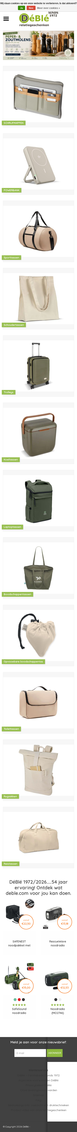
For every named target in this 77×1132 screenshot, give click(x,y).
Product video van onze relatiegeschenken (38, 1110)
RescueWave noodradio (57, 943)
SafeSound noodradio (19, 1011)
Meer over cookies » (48, 8)
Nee (31, 8)
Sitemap (38, 1095)
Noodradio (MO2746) (58, 1011)
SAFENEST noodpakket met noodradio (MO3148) (19, 943)
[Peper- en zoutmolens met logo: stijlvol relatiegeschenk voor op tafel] (38, 45)
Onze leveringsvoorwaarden (38, 1090)
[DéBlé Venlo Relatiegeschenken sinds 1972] (44, 18)
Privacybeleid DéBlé (39, 1085)
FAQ (38, 1100)
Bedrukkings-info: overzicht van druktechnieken (38, 1105)
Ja (21, 8)
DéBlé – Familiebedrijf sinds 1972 (38, 1075)
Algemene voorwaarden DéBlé (38, 1080)
